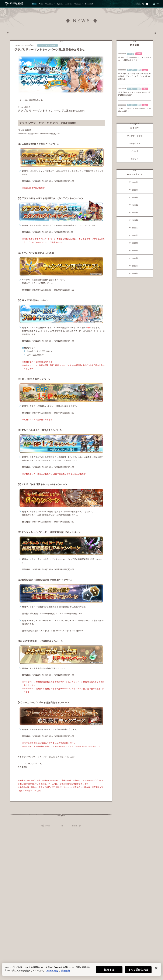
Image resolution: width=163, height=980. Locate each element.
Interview (68, 4)
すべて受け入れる (138, 969)
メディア (134, 158)
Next (74, 826)
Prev (47, 826)
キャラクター (135, 143)
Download (89, 4)
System (60, 4)
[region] (81, 969)
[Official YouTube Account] (147, 4)
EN (158, 4)
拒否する (109, 969)
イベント (135, 151)
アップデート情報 (134, 136)
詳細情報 (65, 970)
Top (61, 826)
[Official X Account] (143, 4)
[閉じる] (156, 968)
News (34, 4)
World (41, 4)
